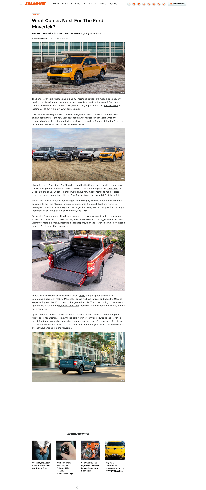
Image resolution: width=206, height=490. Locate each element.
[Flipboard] (139, 4)
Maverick (48, 102)
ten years (101, 117)
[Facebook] (129, 4)
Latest (55, 4)
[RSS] (164, 4)
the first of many (92, 185)
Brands (88, 4)
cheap (82, 295)
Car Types (100, 4)
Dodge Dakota (39, 192)
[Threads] (149, 4)
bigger (103, 219)
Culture (36, 15)
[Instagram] (154, 4)
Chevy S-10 (112, 188)
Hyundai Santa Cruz (68, 305)
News (65, 4)
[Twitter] (144, 4)
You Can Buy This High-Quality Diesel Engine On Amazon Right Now (90, 467)
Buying (113, 4)
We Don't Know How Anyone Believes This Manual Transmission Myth (65, 468)
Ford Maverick (43, 99)
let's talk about (71, 117)
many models (69, 102)
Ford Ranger (77, 195)
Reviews (75, 4)
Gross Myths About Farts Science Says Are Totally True (41, 465)
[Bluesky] (134, 4)
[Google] (159, 4)
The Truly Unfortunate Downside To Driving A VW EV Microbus (115, 467)
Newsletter (178, 4)
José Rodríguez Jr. (41, 38)
